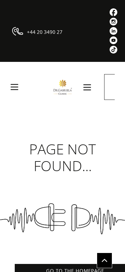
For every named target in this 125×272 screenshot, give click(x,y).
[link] (113, 12)
